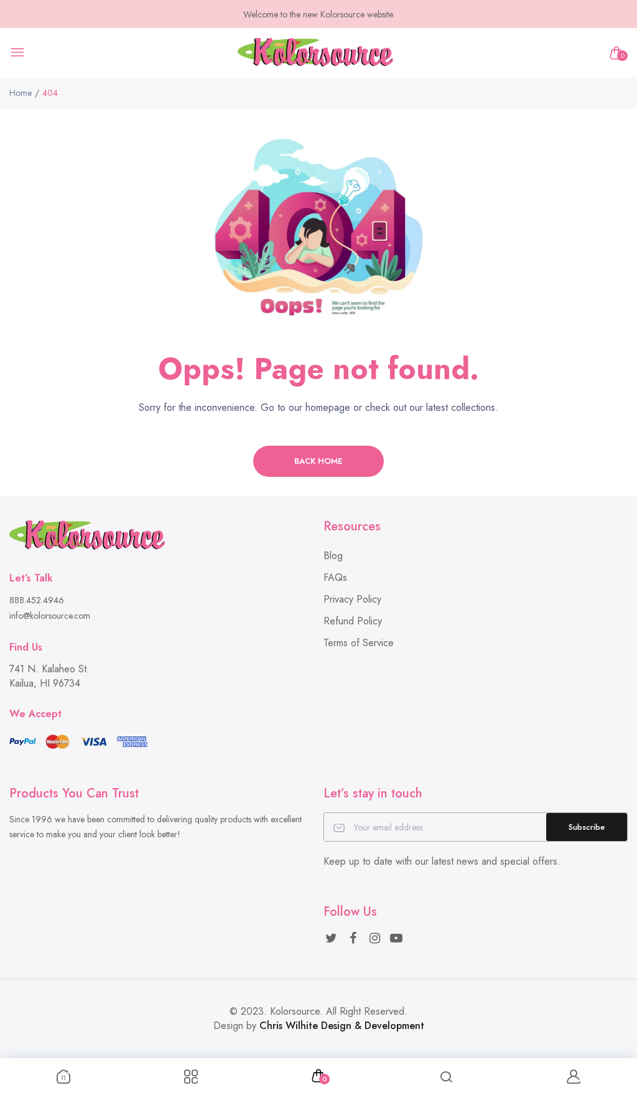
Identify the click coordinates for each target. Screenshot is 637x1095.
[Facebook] (353, 938)
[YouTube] (396, 938)
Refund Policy (352, 621)
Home (20, 93)
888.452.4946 (36, 600)
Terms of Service (358, 643)
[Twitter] (331, 938)
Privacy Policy (352, 599)
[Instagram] (375, 938)
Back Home (318, 461)
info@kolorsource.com (49, 615)
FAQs (335, 577)
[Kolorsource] (315, 53)
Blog (333, 555)
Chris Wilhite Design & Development (341, 1025)
